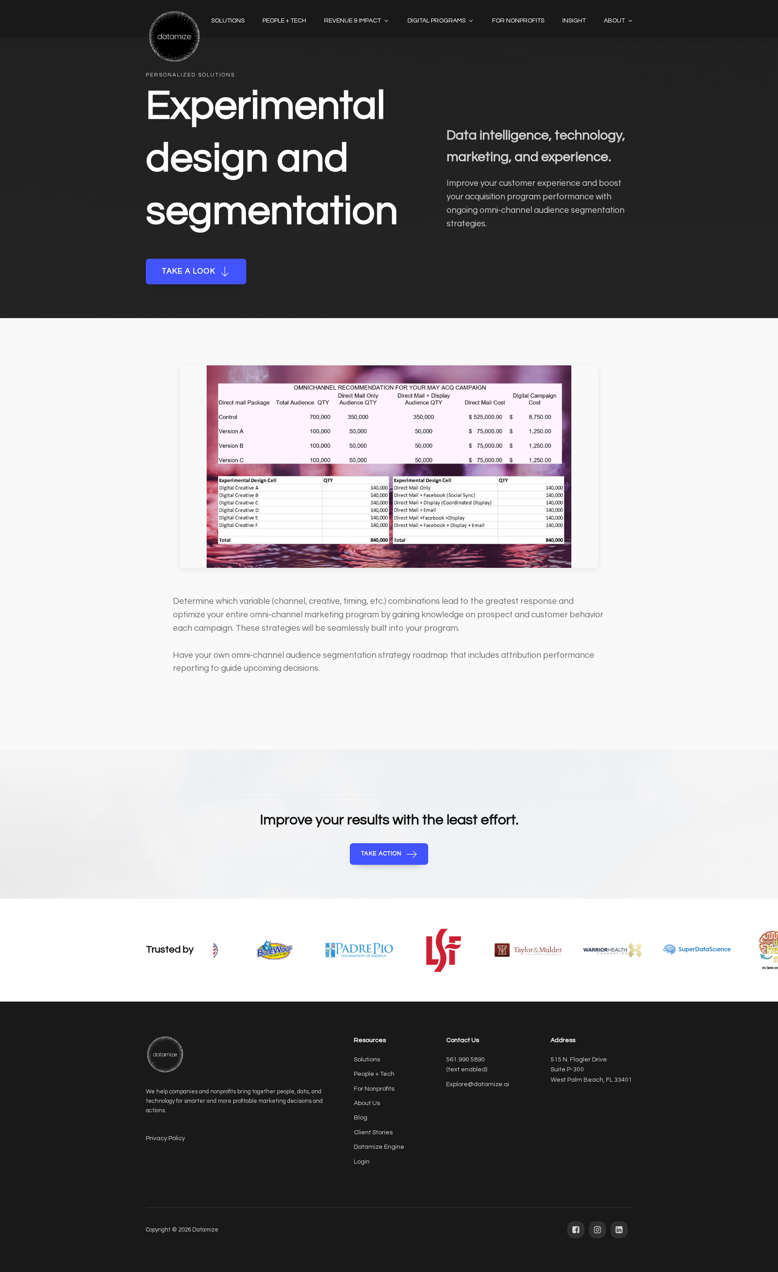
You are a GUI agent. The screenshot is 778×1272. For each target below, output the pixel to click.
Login (362, 1162)
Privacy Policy (165, 1138)
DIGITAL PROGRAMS (436, 21)
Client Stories (373, 1132)
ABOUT (614, 21)
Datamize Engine (379, 1147)
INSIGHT (574, 21)
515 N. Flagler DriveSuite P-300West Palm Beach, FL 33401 (591, 1069)
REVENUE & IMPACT (352, 21)
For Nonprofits (374, 1089)
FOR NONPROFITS (518, 21)
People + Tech (374, 1074)
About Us (367, 1103)
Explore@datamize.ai (477, 1084)
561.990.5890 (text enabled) (466, 1064)
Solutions (367, 1059)
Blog (360, 1118)
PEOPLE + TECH (284, 21)
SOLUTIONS (227, 21)
